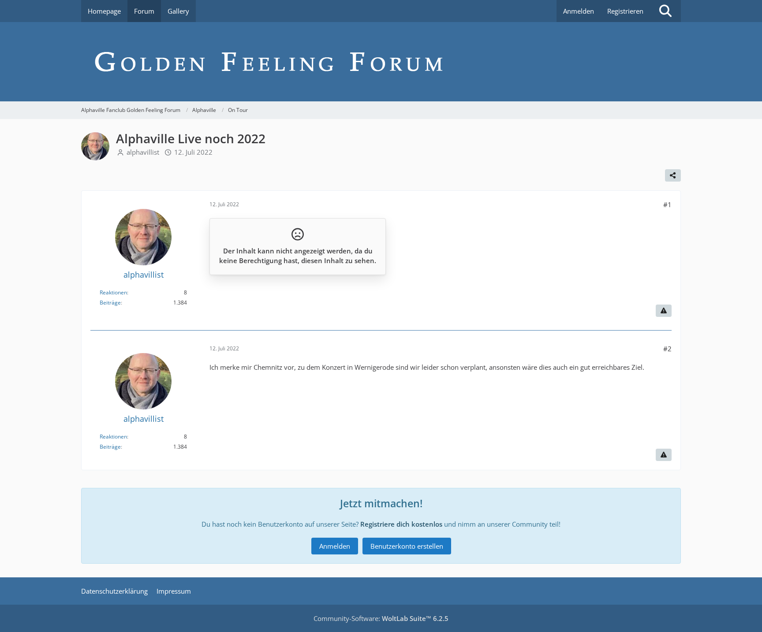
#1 (667, 204)
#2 (667, 348)
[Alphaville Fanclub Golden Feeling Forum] (381, 61)
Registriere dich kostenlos (401, 524)
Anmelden (578, 11)
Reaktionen (113, 292)
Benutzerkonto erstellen (406, 546)
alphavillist (143, 152)
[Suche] (665, 11)
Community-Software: (381, 618)
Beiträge (110, 302)
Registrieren (625, 11)
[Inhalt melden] (664, 311)
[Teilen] (673, 175)
